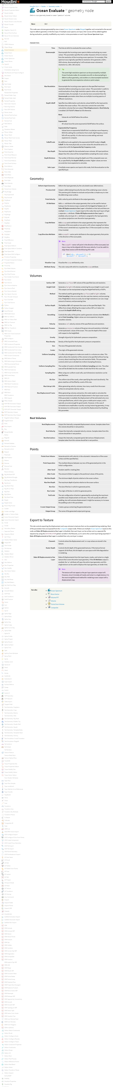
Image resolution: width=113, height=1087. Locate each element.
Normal (6, 39)
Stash (6, 667)
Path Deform (8, 124)
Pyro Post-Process (9, 274)
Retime (6, 460)
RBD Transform (9, 395)
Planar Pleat (8, 141)
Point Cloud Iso (8, 152)
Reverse (6, 463)
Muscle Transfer (9, 24)
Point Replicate (8, 178)
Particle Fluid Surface (10, 115)
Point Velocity (8, 183)
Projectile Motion (9, 263)
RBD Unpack (8, 398)
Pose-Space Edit (9, 251)
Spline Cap (7, 619)
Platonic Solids (8, 146)
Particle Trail (8, 121)
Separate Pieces (9, 531)
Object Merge (8, 47)
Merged (82, 29)
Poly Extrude (8, 197)
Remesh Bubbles (9, 443)
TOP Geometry (8, 696)
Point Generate (8, 169)
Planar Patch (8, 135)
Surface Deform (9, 684)
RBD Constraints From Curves (13, 347)
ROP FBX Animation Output (12, 404)
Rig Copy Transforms (10, 480)
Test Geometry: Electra (11, 713)
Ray (5, 429)
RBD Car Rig (8, 325)
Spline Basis (7, 616)
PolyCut (6, 203)
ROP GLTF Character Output (12, 409)
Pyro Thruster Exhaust (11, 297)
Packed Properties (9, 101)
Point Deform (8, 166)
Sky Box (6, 574)
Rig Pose (6, 491)
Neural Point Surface (10, 33)
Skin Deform (8, 562)
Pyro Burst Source (9, 271)
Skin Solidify (8, 568)
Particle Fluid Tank (9, 118)
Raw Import (7, 426)
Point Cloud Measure (10, 155)
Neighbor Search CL (10, 30)
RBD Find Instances (10, 370)
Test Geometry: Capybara (11, 707)
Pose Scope (7, 243)
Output (6, 78)
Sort (5, 605)
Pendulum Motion (9, 129)
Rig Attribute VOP (9, 474)
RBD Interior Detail (10, 381)
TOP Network (8, 699)
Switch (6, 690)
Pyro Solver (7, 280)
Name (6, 27)
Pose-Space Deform (10, 246)
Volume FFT (54, 597)
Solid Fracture (8, 599)
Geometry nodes (54, 6)
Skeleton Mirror (9, 557)
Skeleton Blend (8, 554)
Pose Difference (8, 240)
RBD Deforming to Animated (12, 361)
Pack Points (7, 90)
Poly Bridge (7, 192)
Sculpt (6, 525)
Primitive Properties (10, 257)
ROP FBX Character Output (12, 406)
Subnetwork (8, 679)
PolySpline (7, 231)
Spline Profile (8, 636)
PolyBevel (7, 200)
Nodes (43, 6)
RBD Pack (7, 390)
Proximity (7, 266)
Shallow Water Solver (10, 540)
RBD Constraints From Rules (12, 353)
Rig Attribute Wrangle (10, 477)
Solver (6, 602)
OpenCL (6, 64)
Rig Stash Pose (8, 497)
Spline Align (7, 614)
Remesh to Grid (9, 449)
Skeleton (6, 551)
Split (5, 650)
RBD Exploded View (10, 367)
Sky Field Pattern (9, 582)
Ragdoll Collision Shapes (11, 418)
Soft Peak (7, 594)
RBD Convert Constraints (11, 355)
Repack (6, 452)
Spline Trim (7, 648)
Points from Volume (57, 604)
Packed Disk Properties (11, 93)
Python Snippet (8, 308)
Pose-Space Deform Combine (13, 248)
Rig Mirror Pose (9, 489)
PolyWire (7, 237)
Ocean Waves (8, 61)
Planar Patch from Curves (12, 138)
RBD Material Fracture (11, 387)
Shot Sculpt (7, 545)
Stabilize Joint (8, 662)
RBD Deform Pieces (10, 358)
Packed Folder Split (10, 98)
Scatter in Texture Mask (11, 514)
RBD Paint (7, 392)
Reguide (6, 438)
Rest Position (8, 457)
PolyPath (7, 223)
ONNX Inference (9, 44)
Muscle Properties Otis (10, 7)
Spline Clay (7, 622)
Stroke (6, 673)
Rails (5, 423)
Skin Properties (8, 565)
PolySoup (7, 229)
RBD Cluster (7, 331)
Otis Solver (7, 76)
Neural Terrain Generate (11, 36)
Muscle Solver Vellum (10, 16)
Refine (6, 435)
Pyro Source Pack (9, 288)
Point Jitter (7, 172)
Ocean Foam (8, 53)
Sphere (6, 608)
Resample (7, 455)
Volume (53, 601)
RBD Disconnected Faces (11, 364)
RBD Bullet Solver (9, 314)
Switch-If (7, 693)
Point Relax (7, 175)
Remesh (6, 440)
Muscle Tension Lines (10, 19)
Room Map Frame (9, 506)
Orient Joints (8, 67)
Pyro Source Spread (10, 291)
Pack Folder (7, 84)
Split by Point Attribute (11, 653)
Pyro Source (8, 283)
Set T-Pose (7, 537)
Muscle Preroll (8, 5)
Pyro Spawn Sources (10, 294)
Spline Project (8, 639)
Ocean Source (8, 56)
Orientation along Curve (11, 70)
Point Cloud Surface (10, 163)
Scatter (6, 508)
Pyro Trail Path (8, 300)
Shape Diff (7, 543)
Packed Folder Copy (10, 95)
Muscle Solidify (8, 13)
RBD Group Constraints (11, 373)
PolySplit (7, 234)
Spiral (6, 611)
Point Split (7, 180)
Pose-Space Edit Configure (12, 254)
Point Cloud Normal (10, 158)
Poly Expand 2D (9, 195)
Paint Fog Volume (9, 107)
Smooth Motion (9, 591)
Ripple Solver (8, 503)
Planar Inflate (8, 132)
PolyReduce (7, 226)
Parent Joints (8, 112)
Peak (5, 126)
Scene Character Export (11, 517)
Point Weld (7, 186)
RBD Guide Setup (9, 375)
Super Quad (8, 682)
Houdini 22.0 (34, 6)
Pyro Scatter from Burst (11, 277)
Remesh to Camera (10, 446)
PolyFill (6, 209)
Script (6, 523)
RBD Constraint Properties (12, 344)
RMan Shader (8, 401)
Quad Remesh (8, 311)
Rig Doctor (7, 483)
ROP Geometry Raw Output (12, 415)
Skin (5, 560)
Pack (5, 81)
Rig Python (7, 494)
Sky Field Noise (8, 579)
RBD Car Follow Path (10, 319)
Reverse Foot (8, 466)
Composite (64, 529)
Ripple (6, 500)
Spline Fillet (7, 631)
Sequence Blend (9, 534)
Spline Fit (7, 633)
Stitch (6, 670)
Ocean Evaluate (9, 50)
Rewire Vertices (8, 472)
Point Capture (8, 149)
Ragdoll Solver (8, 421)
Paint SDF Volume (9, 109)
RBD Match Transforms (11, 384)
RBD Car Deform (9, 317)
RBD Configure (8, 338)
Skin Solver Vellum (9, 571)
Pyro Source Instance (10, 285)
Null (5, 41)
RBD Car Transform (10, 328)
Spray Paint (7, 656)
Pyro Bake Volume (9, 268)
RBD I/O (6, 378)
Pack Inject (7, 87)
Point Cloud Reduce (10, 161)
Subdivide (7, 676)
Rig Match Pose (8, 486)
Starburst (7, 665)
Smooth (6, 588)
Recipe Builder (8, 432)
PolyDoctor (7, 206)
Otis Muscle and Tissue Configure (14, 73)
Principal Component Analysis (13, 260)
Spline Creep (8, 625)
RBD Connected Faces (10, 341)
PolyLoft (6, 217)
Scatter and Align (9, 511)
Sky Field (7, 577)
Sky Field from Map (10, 585)
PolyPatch (7, 220)
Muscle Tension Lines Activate (13, 22)
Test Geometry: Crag (10, 710)
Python (6, 305)
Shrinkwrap (7, 548)
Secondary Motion (9, 528)
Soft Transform (8, 596)
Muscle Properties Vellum (11, 10)
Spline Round (8, 642)
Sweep (6, 687)
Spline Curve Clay (9, 628)
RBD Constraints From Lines (12, 350)
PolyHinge (7, 214)
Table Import (8, 702)
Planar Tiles (7, 143)
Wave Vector (54, 594)
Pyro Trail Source (9, 302)
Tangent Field (8, 704)
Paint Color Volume (10, 104)
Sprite (6, 659)
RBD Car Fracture (9, 322)
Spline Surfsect (8, 645)
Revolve (6, 469)
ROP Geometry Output (11, 412)
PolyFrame (7, 212)
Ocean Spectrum (69, 29)
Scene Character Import (11, 520)
